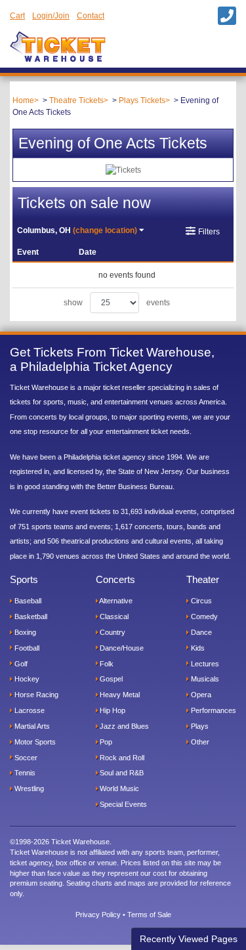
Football (25, 648)
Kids (197, 648)
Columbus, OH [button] (77, 230)
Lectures (204, 664)
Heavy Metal (119, 695)
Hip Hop (111, 710)
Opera (200, 695)
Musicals (204, 679)
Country (111, 632)
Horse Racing (35, 695)
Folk (105, 664)
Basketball (29, 616)
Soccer (24, 758)
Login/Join (51, 15)
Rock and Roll (121, 758)
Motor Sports (34, 742)
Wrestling (28, 788)
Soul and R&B (121, 773)
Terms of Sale (149, 914)
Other (199, 742)
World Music (118, 788)
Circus (200, 601)
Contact (90, 15)
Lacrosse (28, 710)
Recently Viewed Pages (188, 939)
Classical (113, 616)
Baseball (26, 601)
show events (117, 302)
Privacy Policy (98, 914)
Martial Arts (31, 726)
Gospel (110, 679)
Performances (212, 710)
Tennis (23, 773)
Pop (105, 742)
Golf (20, 664)
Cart (17, 15)
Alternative (115, 601)
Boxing (24, 632)
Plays (199, 726)
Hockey (25, 679)
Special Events (122, 804)
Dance (200, 632)
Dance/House (121, 648)
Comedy (203, 616)
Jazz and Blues (123, 726)
